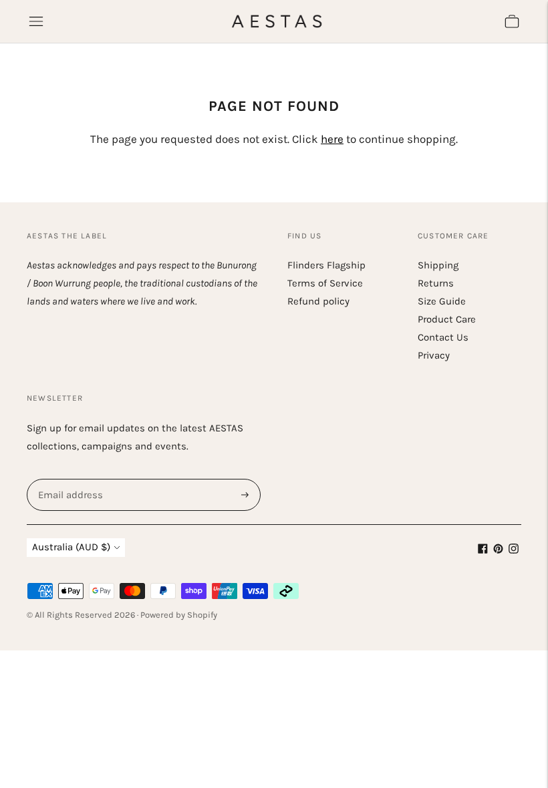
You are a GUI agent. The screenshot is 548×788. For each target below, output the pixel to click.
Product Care (447, 319)
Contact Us (443, 337)
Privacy (434, 355)
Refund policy (318, 301)
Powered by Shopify (178, 615)
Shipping (438, 265)
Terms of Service (325, 283)
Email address (69, 479)
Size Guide (442, 301)
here (332, 139)
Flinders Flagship (326, 265)
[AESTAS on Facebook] (483, 550)
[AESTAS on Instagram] (514, 550)
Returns (436, 283)
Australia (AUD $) (71, 547)
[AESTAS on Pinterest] (498, 550)
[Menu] (36, 21)
